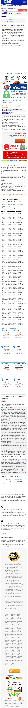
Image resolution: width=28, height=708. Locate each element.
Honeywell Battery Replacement (20, 642)
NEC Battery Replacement (20, 637)
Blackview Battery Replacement (14, 633)
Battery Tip (21, 702)
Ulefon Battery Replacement (14, 637)
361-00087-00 (14, 6)
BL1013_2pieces (19, 367)
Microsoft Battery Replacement (8, 642)
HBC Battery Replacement (14, 629)
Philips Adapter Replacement (8, 629)
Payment (11, 702)
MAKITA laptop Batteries (15, 19)
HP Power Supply (12, 650)
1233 (14, 204)
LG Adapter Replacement (20, 629)
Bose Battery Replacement (14, 624)
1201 (19, 206)
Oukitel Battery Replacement (8, 624)
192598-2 (20, 204)
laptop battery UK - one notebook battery (7, 2)
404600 (15, 8)
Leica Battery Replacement (14, 646)
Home (5, 19)
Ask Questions (17, 100)
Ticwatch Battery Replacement (8, 646)
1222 (14, 201)
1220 (19, 201)
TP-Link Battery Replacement (14, 663)
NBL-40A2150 (19, 5)
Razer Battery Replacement (8, 637)
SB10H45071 (13, 5)
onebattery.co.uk (20, 705)
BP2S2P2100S (4, 6)
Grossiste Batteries (18, 703)
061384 (18, 6)
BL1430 (7, 383)
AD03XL (22, 6)
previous (4, 484)
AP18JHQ (9, 6)
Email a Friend (8, 100)
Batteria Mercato (9, 703)
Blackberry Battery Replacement (14, 616)
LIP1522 (11, 8)
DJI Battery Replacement (8, 659)
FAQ (7, 702)
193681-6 (10, 206)
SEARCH (23, 10)
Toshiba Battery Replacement (20, 620)
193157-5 (4, 204)
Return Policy (17, 700)
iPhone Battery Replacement (8, 616)
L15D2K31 (7, 8)
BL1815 (7, 334)
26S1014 (9, 5)
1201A (9, 208)
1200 (14, 206)
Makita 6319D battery (10, 21)
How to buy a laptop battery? (19, 137)
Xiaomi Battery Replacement (14, 620)
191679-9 (7, 350)
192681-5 (4, 201)
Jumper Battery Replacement (8, 633)
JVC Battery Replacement (8, 663)
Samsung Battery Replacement (20, 616)
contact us (8, 192)
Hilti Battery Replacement (20, 646)
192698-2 (10, 201)
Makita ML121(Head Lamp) (10, 303)
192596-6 (19, 459)
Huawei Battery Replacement (8, 620)
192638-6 (23, 459)
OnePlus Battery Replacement (8, 655)
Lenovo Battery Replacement (20, 655)
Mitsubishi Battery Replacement (14, 642)
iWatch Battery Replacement (20, 659)
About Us (10, 700)
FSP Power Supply (18, 650)
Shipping (15, 702)
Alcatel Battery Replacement (20, 624)
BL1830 (7, 367)
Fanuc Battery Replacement (8, 650)
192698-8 (10, 204)
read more (4, 502)
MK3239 (10, 109)
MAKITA (11, 113)
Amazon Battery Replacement (14, 655)
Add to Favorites (8, 102)
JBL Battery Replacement (14, 659)
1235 (14, 208)
